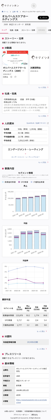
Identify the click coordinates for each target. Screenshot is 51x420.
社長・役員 (14, 30)
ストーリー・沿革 (28, 30)
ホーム (6, 11)
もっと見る (42, 87)
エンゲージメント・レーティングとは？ (26, 157)
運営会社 (34, 414)
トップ (4, 30)
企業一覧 (15, 11)
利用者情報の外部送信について (36, 411)
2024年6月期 (32, 342)
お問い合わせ (9, 411)
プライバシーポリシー (21, 414)
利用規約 (19, 411)
